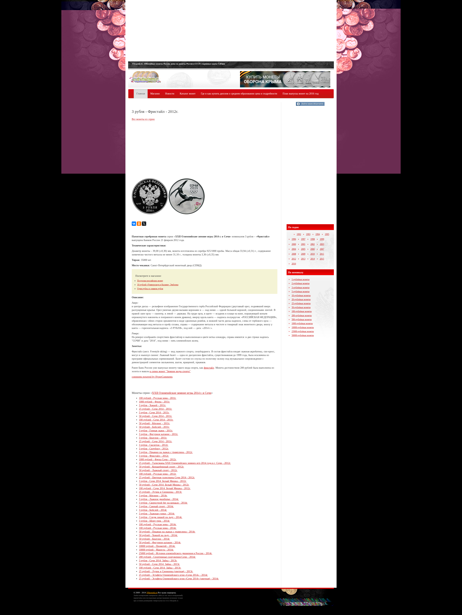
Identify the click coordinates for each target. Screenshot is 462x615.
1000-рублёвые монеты (302, 323)
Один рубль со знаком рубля (150, 288)
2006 (312, 249)
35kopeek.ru (152, 593)
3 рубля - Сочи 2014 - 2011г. (154, 412)
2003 (322, 244)
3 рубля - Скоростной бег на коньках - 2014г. (163, 502)
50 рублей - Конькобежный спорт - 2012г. (161, 466)
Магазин (155, 93)
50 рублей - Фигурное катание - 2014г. (160, 542)
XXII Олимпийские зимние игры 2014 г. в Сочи (181, 392)
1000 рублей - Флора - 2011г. (154, 401)
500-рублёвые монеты (302, 319)
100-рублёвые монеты (302, 311)
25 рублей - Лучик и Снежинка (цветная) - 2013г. (166, 571)
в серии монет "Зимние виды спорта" (170, 371)
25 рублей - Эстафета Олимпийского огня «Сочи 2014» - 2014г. (173, 575)
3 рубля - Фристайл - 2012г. (154, 456)
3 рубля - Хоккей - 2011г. (152, 405)
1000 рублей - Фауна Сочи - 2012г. (157, 459)
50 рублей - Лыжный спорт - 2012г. (158, 470)
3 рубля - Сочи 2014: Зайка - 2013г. (158, 560)
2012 (294, 259)
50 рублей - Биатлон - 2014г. (154, 539)
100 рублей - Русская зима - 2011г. (157, 398)
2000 (294, 244)
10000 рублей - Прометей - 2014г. (157, 546)
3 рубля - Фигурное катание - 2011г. (158, 434)
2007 (322, 249)
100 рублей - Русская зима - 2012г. (157, 474)
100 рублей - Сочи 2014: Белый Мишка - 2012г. (165, 488)
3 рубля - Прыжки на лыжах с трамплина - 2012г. (166, 452)
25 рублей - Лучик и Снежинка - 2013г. (160, 492)
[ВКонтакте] (134, 223)
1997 (303, 239)
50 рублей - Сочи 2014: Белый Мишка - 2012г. (164, 484)
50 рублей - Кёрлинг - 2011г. (154, 423)
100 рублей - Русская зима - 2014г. (157, 524)
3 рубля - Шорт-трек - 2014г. (154, 521)
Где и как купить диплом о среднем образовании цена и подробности (239, 93)
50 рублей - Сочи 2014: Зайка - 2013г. (159, 564)
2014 (312, 259)
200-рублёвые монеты (302, 315)
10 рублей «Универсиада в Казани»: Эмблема (157, 284)
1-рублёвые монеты (301, 279)
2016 (294, 263)
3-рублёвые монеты (301, 287)
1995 (327, 234)
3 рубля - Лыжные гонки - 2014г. (157, 513)
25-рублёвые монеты (301, 303)
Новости (169, 93)
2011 (322, 254)
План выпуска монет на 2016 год (301, 93)
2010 (312, 254)
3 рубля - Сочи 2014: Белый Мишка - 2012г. (163, 481)
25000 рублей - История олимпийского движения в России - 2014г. (175, 553)
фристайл (209, 367)
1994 (317, 234)
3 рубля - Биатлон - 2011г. (153, 437)
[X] (144, 223)
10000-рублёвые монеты (303, 327)
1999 (322, 239)
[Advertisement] (231, 30)
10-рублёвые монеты (301, 295)
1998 (312, 239)
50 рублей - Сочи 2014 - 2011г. (155, 416)
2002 (312, 244)
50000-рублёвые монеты (303, 335)
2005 (303, 249)
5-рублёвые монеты (301, 291)
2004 (294, 249)
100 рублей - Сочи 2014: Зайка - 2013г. (160, 567)
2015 (322, 259)
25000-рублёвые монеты (303, 331)
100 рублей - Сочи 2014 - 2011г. (156, 419)
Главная (140, 93)
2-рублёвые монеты (301, 283)
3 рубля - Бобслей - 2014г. (153, 510)
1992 (299, 234)
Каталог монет (187, 93)
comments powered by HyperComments (152, 376)
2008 (294, 254)
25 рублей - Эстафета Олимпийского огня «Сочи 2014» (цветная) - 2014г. (179, 578)
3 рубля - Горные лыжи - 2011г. (156, 430)
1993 (308, 234)
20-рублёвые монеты (301, 299)
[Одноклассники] (139, 223)
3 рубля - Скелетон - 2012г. (153, 445)
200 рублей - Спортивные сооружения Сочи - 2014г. (167, 557)
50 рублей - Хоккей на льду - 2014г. (158, 535)
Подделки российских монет (150, 280)
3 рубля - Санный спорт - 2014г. (156, 506)
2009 (303, 254)
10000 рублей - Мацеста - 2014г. (156, 549)
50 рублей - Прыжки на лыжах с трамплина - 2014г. (167, 531)
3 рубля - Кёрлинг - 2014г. (153, 495)
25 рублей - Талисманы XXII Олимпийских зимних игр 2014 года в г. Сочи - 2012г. (185, 463)
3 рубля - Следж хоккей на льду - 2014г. (160, 517)
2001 (303, 244)
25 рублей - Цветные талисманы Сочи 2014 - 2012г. (167, 477)
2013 (303, 259)
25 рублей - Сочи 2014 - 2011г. (155, 409)
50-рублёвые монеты (301, 307)
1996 (294, 239)
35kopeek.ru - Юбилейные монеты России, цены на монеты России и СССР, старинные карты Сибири (178, 64)
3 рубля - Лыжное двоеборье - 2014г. (159, 499)
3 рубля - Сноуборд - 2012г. (154, 448)
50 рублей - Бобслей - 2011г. (154, 427)
